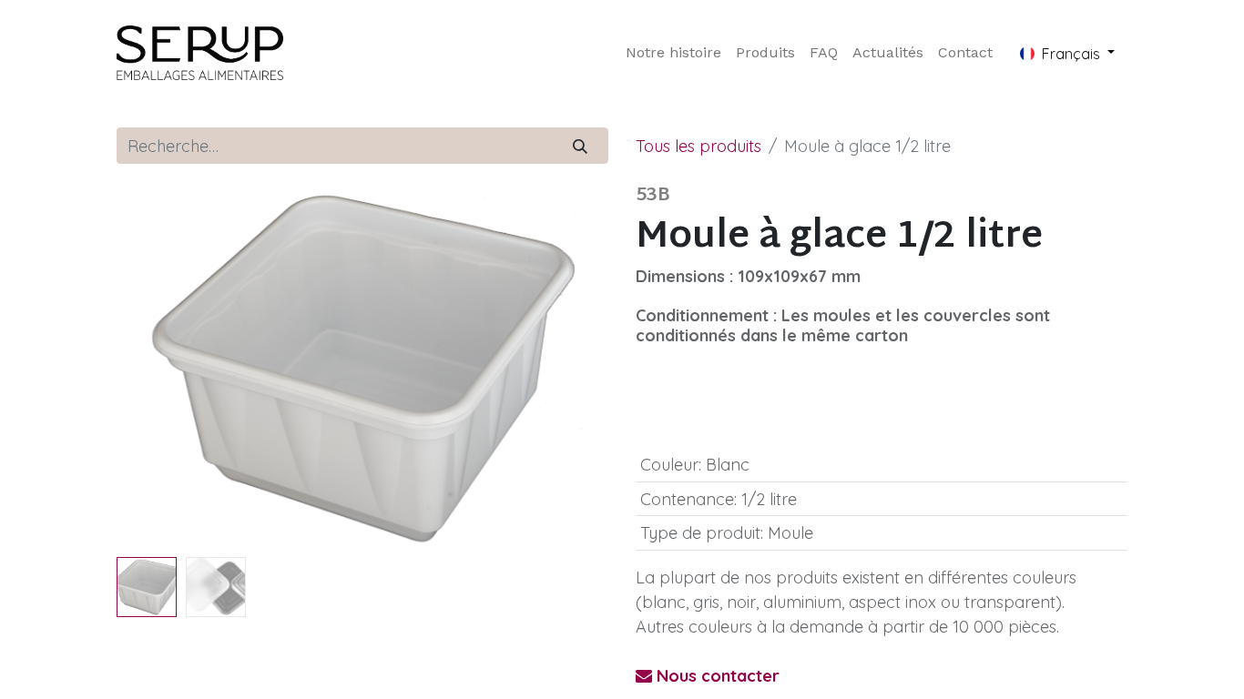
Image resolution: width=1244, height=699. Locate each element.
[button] (153, 367)
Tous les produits (698, 146)
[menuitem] (673, 53)
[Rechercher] (580, 145)
